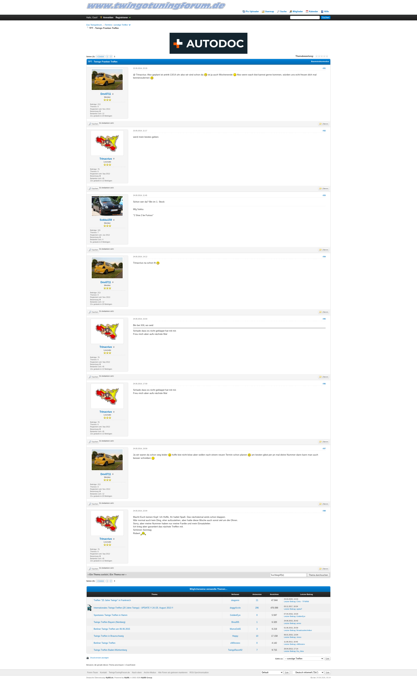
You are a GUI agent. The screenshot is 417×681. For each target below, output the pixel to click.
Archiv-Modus (150, 672)
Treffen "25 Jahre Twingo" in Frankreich (112, 600)
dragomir (235, 600)
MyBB (126, 678)
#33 (324, 195)
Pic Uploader (252, 11)
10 (257, 636)
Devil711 (106, 94)
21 (257, 600)
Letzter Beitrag (289, 601)
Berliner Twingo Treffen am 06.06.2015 (112, 629)
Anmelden (108, 17)
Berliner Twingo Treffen (104, 643)
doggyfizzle (235, 608)
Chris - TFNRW (302, 601)
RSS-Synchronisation (199, 672)
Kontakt (103, 672)
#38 (324, 511)
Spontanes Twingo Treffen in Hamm (110, 615)
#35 (324, 319)
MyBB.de (109, 678)
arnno (298, 623)
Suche (283, 11)
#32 (324, 131)
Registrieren (122, 17)
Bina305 (235, 622)
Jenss (298, 637)
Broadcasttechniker (304, 630)
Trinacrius (106, 158)
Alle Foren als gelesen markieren (172, 672)
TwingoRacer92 (235, 650)
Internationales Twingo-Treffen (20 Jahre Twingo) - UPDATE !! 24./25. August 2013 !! (133, 608)
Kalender (313, 11)
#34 (324, 257)
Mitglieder (298, 11)
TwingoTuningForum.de (119, 672)
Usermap (269, 11)
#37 (324, 448)
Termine (108, 25)
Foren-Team (92, 672)
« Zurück (100, 57)
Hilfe (326, 11)
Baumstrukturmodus (320, 61)
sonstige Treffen (121, 25)
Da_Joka (300, 651)
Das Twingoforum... (94, 25)
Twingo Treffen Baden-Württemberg (110, 650)
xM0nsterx (235, 643)
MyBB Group (146, 678)
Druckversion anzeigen (99, 658)
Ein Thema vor (117, 574)
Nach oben (137, 672)
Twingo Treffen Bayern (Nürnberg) (109, 622)
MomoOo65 (235, 629)
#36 (324, 384)
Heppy (235, 636)
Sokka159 (106, 219)
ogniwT (299, 609)
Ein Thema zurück (98, 574)
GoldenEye (235, 615)
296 (257, 608)
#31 (324, 68)
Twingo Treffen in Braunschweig (109, 636)
